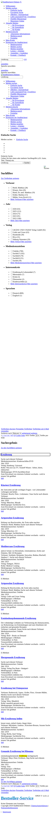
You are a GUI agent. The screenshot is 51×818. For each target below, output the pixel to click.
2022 (15, 218)
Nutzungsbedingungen (9, 808)
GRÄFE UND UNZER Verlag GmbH (27, 230)
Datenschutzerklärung (39, 806)
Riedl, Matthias (18, 188)
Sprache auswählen (8, 66)
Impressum (7, 812)
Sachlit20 (16, 256)
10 (15, 435)
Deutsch (16, 293)
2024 (15, 214)
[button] (47, 167)
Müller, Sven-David (20, 197)
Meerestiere (17, 274)
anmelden (4, 64)
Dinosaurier (17, 279)
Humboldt (16, 235)
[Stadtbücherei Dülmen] (10, 2)
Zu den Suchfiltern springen (11, 448)
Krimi (15, 277)
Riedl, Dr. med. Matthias (22, 192)
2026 (15, 209)
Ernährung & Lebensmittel (23, 272)
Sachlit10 (16, 258)
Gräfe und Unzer (19, 232)
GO (25, 59)
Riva (14, 237)
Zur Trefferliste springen (10, 178)
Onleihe (16, 251)
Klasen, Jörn (17, 190)
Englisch (16, 296)
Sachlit (15, 261)
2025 (15, 211)
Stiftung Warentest (20, 239)
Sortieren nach (6, 433)
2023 (15, 216)
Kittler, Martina (18, 195)
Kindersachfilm (18, 282)
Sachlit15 (16, 253)
